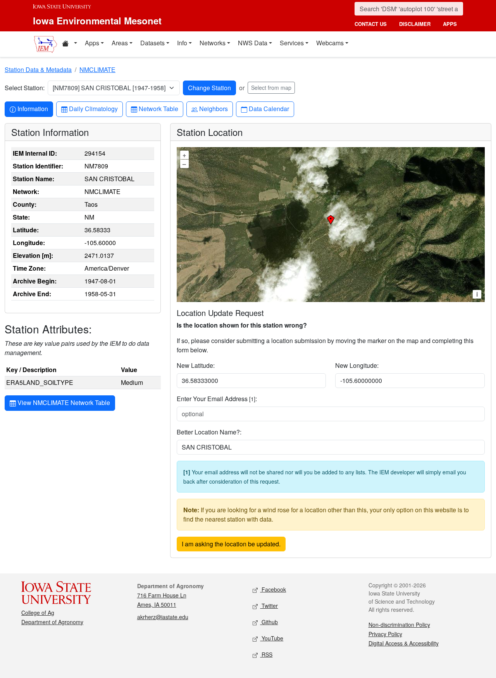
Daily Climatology (93, 108)
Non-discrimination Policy (399, 624)
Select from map (271, 87)
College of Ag (37, 612)
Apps (92, 42)
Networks (213, 42)
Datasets (152, 42)
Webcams (330, 42)
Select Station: (25, 87)
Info (182, 42)
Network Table (158, 108)
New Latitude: (196, 365)
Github (269, 622)
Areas (120, 42)
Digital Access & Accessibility (404, 643)
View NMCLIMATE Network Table (63, 402)
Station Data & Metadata (38, 69)
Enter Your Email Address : (217, 398)
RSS (266, 654)
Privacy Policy (385, 634)
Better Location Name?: (209, 431)
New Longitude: (357, 365)
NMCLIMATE (97, 69)
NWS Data (252, 42)
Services (292, 42)
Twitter (269, 605)
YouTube (271, 638)
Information (32, 108)
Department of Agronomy (52, 622)
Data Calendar (268, 108)
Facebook (273, 589)
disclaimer (415, 23)
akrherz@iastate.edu (162, 617)
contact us (371, 23)
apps (450, 23)
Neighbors (213, 108)
